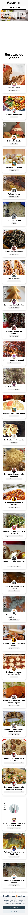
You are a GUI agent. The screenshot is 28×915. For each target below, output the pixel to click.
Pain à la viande (14, 278)
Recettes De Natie (14, 196)
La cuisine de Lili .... (14, 507)
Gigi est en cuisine (14, 705)
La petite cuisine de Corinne (14, 478)
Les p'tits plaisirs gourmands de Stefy (14, 763)
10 (18, 892)
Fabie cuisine (14, 676)
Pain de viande (14, 88)
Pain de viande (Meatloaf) (14, 360)
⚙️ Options (14, 911)
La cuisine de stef (14, 619)
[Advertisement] (14, 36)
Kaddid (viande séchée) (14, 252)
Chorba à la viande (14, 114)
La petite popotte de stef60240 (14, 536)
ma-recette (14, 442)
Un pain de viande (14, 220)
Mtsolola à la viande (14, 167)
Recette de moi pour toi (14, 828)
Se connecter (14, 8)
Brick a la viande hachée (14, 440)
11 (20, 892)
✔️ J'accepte (14, 907)
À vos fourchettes (14, 307)
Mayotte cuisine (14, 170)
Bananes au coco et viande (14, 413)
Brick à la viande (14, 141)
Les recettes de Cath (14, 90)
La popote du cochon (14, 566)
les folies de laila (14, 254)
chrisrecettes (14, 117)
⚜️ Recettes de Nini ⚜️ (14, 363)
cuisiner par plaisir (14, 856)
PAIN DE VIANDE (14, 194)
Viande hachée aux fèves (14, 387)
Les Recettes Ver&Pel (14, 281)
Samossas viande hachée (14, 305)
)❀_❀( (14, 223)
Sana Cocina (14, 143)
